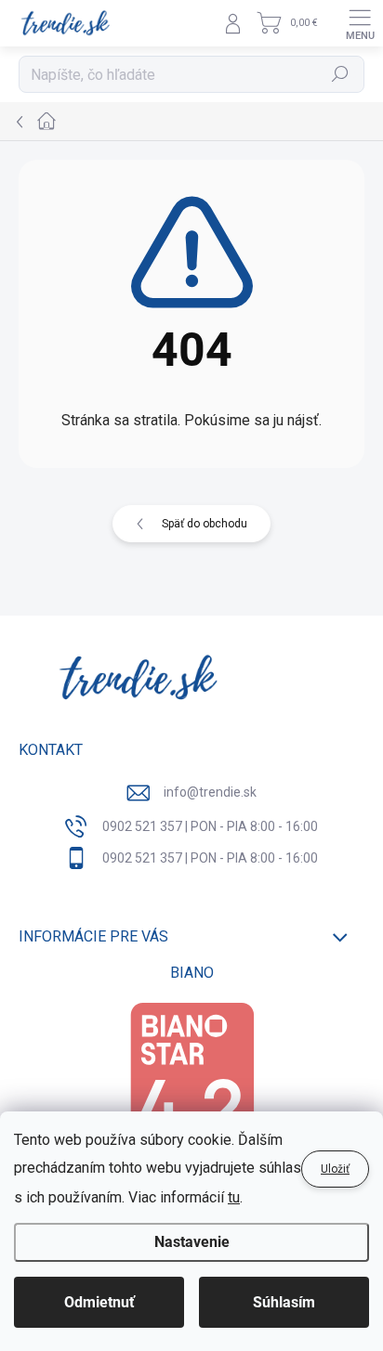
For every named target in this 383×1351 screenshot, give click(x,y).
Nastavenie (192, 1242)
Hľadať (341, 74)
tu (234, 1197)
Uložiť (335, 1169)
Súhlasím (284, 1302)
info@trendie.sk (210, 792)
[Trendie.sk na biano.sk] (191, 1090)
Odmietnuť (99, 1302)
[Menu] (360, 23)
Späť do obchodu (204, 523)
